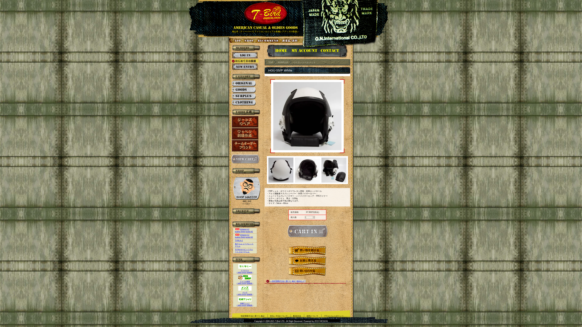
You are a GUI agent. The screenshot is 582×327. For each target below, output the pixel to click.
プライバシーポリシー (334, 316)
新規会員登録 (245, 66)
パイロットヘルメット (304, 62)
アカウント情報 (304, 51)
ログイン (245, 55)
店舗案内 (249, 40)
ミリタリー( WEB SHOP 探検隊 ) (245, 271)
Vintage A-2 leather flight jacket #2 (244, 230)
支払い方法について (279, 316)
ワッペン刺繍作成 (245, 134)
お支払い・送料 (290, 40)
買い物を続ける (307, 251)
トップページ (235, 40)
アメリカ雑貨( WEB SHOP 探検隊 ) (245, 282)
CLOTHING (244, 102)
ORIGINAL (244, 83)
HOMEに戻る (278, 51)
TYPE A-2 (239, 240)
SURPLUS (244, 96)
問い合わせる (307, 271)
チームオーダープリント (245, 146)
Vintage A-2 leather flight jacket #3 (244, 236)
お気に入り (268, 40)
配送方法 (297, 316)
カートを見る (245, 159)
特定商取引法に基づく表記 (252, 316)
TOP (270, 62)
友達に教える (307, 261)
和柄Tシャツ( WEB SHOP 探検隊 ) (245, 304)
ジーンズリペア (245, 122)
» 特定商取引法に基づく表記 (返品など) (287, 281)
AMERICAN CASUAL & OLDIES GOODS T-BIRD (265, 15)
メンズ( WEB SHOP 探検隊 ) (245, 293)
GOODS (244, 90)
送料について (312, 316)
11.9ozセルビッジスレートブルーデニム (244, 250)
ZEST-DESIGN (321, 321)
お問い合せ (333, 51)
